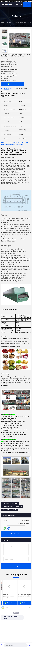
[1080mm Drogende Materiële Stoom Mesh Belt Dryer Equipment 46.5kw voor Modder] (19, 41)
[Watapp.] (5, 528)
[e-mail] (9, 528)
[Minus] (30, 607)
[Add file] (2, 645)
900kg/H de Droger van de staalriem (12, 506)
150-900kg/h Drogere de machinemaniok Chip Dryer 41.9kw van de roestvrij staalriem (23, 596)
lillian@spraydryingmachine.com (11, 1)
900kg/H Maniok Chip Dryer (10, 503)
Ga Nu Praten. (16, 534)
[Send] (29, 645)
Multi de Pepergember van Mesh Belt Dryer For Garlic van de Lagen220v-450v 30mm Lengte (8, 596)
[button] (5, 52)
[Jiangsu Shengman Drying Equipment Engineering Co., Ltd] (8, 4)
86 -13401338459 (27, 1)
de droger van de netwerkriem (22, 22)
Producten (8, 22)
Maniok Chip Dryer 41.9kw (10, 510)
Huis (2, 22)
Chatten (27, 4)
